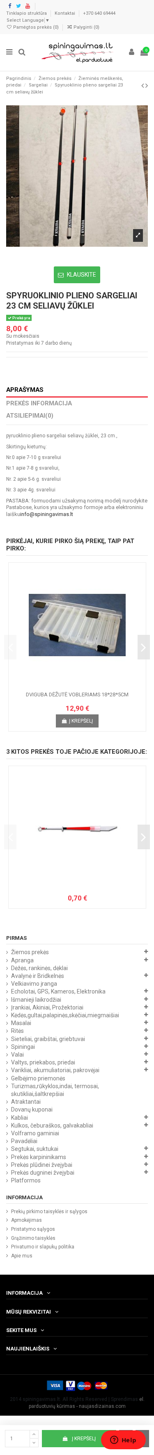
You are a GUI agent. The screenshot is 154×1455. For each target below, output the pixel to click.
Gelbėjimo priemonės (38, 1078)
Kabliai (19, 1117)
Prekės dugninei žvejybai (42, 1172)
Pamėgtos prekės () (36, 27)
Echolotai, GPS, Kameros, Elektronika (58, 991)
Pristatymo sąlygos (33, 1229)
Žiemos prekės (30, 952)
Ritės (17, 1031)
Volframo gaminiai (35, 1133)
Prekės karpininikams (38, 1157)
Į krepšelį (84, 1438)
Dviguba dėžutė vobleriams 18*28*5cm (77, 694)
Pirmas (16, 938)
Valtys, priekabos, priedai (43, 1062)
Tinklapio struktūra (27, 13)
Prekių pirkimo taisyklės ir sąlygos (49, 1211)
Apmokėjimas (26, 1220)
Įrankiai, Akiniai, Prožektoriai (47, 1007)
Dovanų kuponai (32, 1109)
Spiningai (23, 1047)
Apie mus (21, 1256)
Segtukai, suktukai (34, 1149)
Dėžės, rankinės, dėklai (39, 968)
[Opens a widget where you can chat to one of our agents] (123, 1440)
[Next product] (146, 85)
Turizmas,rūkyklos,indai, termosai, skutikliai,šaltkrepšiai (55, 1090)
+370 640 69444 (99, 13)
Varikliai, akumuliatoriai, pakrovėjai (55, 1070)
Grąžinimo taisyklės (33, 1238)
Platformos (26, 1180)
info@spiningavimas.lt (46, 514)
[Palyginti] (77, 685)
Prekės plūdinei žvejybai (41, 1165)
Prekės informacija (39, 403)
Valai (17, 1054)
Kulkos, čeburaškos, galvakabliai (52, 1125)
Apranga (22, 960)
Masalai (21, 1023)
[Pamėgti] (68, 685)
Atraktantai (26, 1101)
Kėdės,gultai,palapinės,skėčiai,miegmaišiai (65, 1015)
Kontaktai (65, 13)
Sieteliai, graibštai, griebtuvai (48, 1039)
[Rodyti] (87, 685)
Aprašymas (25, 389)
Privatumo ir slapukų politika (42, 1247)
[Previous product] (143, 85)
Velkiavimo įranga (34, 983)
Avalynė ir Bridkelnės (37, 976)
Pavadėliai (24, 1141)
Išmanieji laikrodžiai (36, 999)
